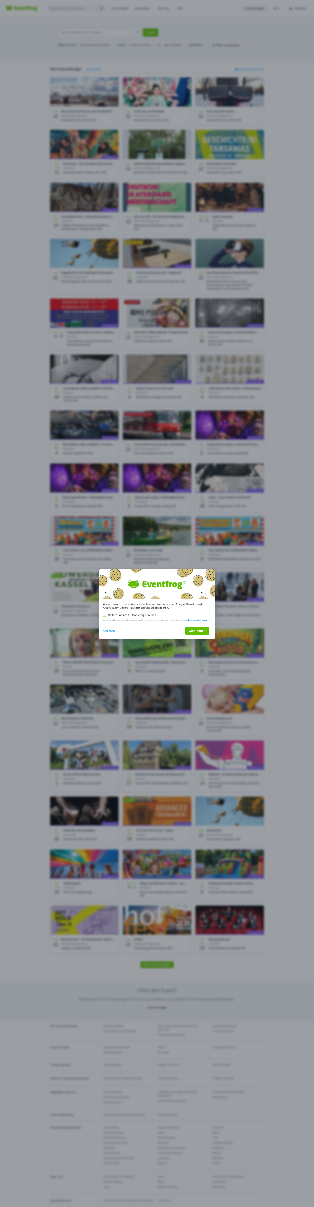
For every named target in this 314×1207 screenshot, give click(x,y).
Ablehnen (109, 631)
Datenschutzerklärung (198, 620)
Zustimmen (197, 631)
